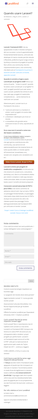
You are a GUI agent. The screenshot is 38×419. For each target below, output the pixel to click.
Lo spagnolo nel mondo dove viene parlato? (19, 295)
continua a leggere (22, 347)
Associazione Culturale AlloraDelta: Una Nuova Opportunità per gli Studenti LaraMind (18, 306)
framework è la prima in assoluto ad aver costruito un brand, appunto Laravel (18, 72)
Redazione (9, 16)
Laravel (24, 16)
